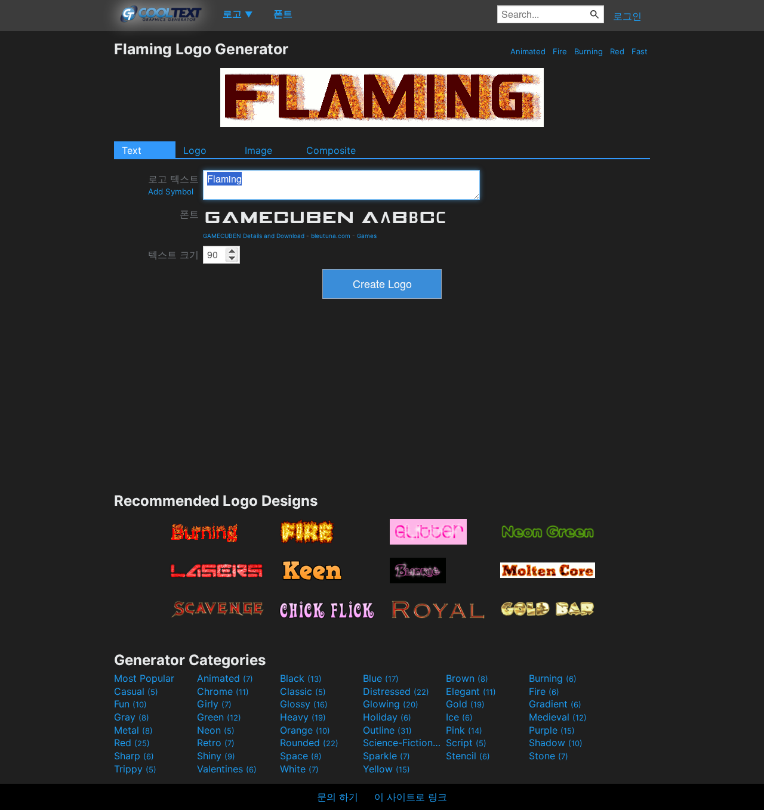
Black (301, 678)
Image (258, 150)
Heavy (303, 717)
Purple (552, 730)
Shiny (216, 756)
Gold (465, 704)
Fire (559, 51)
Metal (133, 730)
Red (617, 51)
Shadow (556, 743)
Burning (588, 51)
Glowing (390, 704)
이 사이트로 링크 (410, 797)
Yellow (386, 769)
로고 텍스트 (173, 184)
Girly (214, 704)
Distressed (396, 691)
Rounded (309, 743)
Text (131, 150)
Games (367, 235)
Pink (464, 730)
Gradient (555, 704)
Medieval (558, 717)
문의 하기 (337, 797)
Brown (467, 678)
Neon (216, 730)
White (299, 769)
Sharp (134, 756)
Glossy (304, 704)
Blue (381, 678)
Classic (303, 691)
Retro (216, 743)
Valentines (227, 769)
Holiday (387, 717)
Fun (130, 704)
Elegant (471, 691)
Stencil (468, 756)
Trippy (135, 769)
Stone (548, 756)
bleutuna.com (330, 235)
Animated (528, 51)
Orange (305, 730)
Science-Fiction (403, 743)
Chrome (223, 691)
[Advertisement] (56, 219)
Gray (131, 717)
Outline (387, 730)
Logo (195, 150)
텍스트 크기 (173, 255)
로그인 (627, 16)
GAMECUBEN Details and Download (253, 235)
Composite (331, 150)
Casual (136, 691)
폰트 (189, 214)
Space (301, 756)
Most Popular (144, 678)
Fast (639, 51)
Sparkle (386, 756)
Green (219, 717)
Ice (459, 717)
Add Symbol (170, 191)
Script (466, 743)
